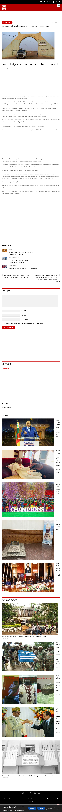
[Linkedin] (56, 1)
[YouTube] (53, 1)
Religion (48, 799)
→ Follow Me (5, 368)
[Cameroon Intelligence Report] (4, 9)
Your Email (23, 315)
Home (6, 799)
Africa (11, 250)
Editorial (23, 799)
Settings (50, 808)
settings (22, 810)
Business (37, 799)
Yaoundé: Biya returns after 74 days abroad (23, 268)
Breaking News (13, 257)
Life (42, 799)
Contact (55, 799)
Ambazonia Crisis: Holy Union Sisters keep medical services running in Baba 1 (30, 26)
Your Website (24, 319)
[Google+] (50, 1)
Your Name (23, 311)
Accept (32, 808)
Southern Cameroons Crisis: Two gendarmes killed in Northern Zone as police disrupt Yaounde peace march (47, 278)
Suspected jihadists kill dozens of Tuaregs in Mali (30, 64)
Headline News (13, 265)
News (10, 799)
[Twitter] (44, 1)
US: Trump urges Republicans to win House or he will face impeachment (15, 276)
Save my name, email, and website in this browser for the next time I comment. (24, 323)
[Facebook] (47, 1)
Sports (30, 799)
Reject (41, 808)
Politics (16, 799)
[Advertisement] (31, 15)
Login (31, 802)
